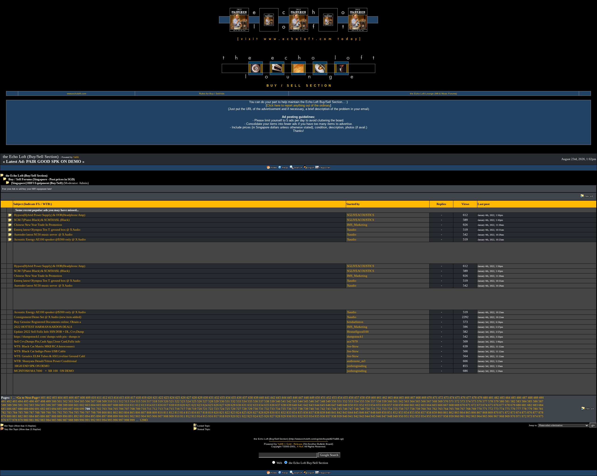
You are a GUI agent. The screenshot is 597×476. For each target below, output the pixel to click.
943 (361, 416)
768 (468, 409)
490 (541, 397)
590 (14, 405)
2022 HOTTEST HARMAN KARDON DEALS (43, 327)
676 (496, 405)
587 (540, 401)
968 (501, 416)
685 (3, 409)
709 (137, 409)
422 (160, 397)
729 (249, 409)
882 (20, 416)
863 (457, 412)
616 (160, 405)
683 (535, 405)
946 (378, 416)
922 (244, 416)
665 (434, 405)
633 (255, 405)
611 (132, 405)
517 (149, 401)
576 (479, 401)
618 (171, 405)
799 (98, 412)
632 (249, 405)
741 (317, 409)
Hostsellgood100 (358, 331)
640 (294, 405)
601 (76, 405)
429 (200, 397)
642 (305, 405)
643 (311, 405)
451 (323, 397)
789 (42, 412)
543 (294, 401)
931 (294, 416)
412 (104, 397)
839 (322, 412)
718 (188, 409)
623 (199, 405)
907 (160, 416)
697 (70, 409)
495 (26, 401)
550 (333, 401)
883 (26, 416)
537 (261, 401)
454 (339, 397)
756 (401, 409)
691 (37, 409)
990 (82, 420)
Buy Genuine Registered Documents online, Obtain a (47, 322)
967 (496, 416)
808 (149, 412)
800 (104, 412)
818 (205, 412)
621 (188, 405)
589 (9, 405)
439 (255, 397)
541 (283, 401)
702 (98, 409)
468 (418, 397)
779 (529, 409)
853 (401, 412)
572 (457, 401)
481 (491, 397)
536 (255, 401)
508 (98, 401)
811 (165, 412)
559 (384, 401)
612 (137, 405)
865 (468, 412)
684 (540, 405)
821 (221, 412)
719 (193, 409)
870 (496, 412)
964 (479, 416)
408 (82, 397)
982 (37, 420)
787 (31, 412)
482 (496, 397)
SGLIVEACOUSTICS (360, 215)
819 (210, 412)
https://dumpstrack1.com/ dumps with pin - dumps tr (47, 336)
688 (20, 409)
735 (283, 409)
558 (378, 401)
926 (266, 416)
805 (132, 412)
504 (76, 401)
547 (317, 401)
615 (154, 405)
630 (238, 405)
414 (116, 397)
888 (54, 416)
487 (524, 397)
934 (311, 416)
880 (9, 416)
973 (529, 416)
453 (334, 397)
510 (110, 401)
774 (501, 409)
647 (333, 405)
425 (177, 397)
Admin (83, 183)
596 (48, 405)
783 (9, 412)
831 (277, 412)
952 (412, 416)
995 (110, 420)
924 (255, 416)
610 (126, 405)
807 (143, 412)
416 (127, 397)
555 (361, 401)
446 (295, 397)
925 (261, 416)
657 (389, 405)
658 (395, 405)
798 (93, 412)
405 (65, 397)
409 (88, 397)
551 (339, 401)
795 (76, 412)
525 (193, 401)
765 (451, 409)
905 (149, 416)
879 (3, 416)
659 (401, 405)
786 (26, 412)
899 (115, 416)
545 (305, 401)
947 (384, 416)
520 (165, 401)
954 (423, 416)
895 (93, 416)
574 (468, 401)
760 (423, 409)
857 (423, 412)
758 (412, 409)
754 (389, 409)
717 (182, 409)
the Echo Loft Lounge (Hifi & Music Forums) (433, 93)
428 (194, 397)
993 (98, 420)
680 (518, 405)
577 (484, 401)
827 (255, 412)
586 (535, 401)
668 (451, 405)
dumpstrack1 (355, 336)
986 (59, 420)
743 (328, 409)
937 (328, 416)
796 (82, 412)
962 (468, 416)
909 (171, 416)
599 (65, 405)
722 (210, 409)
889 (59, 416)
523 (182, 401)
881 (14, 416)
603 (87, 405)
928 (277, 416)
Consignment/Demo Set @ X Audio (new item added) (47, 317)
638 (283, 405)
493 (14, 401)
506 (87, 401)
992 (93, 420)
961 (462, 416)
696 (65, 409)
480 (485, 397)
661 (412, 405)
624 (205, 405)
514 (132, 401)
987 (65, 420)
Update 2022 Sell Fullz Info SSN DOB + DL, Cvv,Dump (49, 331)
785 (20, 412)
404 (60, 397)
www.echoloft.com (76, 93)
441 (267, 397)
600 (70, 405)
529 (216, 401)
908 (165, 416)
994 (104, 420)
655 (378, 405)
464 (395, 397)
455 (345, 397)
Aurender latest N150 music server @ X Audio (43, 234)
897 (104, 416)
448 (306, 397)
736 (289, 409)
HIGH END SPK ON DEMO (31, 366)
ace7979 (352, 341)
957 (440, 416)
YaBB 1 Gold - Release (290, 444)
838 (317, 412)
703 (104, 409)
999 (132, 420)
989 (76, 420)
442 (272, 397)
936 (322, 416)
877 (535, 412)
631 (244, 405)
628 (227, 405)
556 (367, 401)
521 (171, 401)
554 (356, 401)
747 (350, 409)
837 (311, 412)
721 (205, 409)
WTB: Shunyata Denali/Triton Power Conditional (45, 361)
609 (121, 405)
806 (137, 412)
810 (160, 412)
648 (339, 405)
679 (512, 405)
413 (110, 397)
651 (356, 405)
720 (199, 409)
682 (529, 405)
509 (104, 401)
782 (3, 412)
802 (115, 412)
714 (165, 409)
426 (183, 397)
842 (339, 412)
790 (48, 412)
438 (250, 397)
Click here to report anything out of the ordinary (298, 105)
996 (115, 420)
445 (289, 397)
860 (440, 412)
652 (361, 405)
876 (529, 412)
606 (104, 405)
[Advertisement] (87, 196)
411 (99, 397)
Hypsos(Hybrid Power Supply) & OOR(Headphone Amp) (49, 215)
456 (351, 397)
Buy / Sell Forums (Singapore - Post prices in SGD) (41, 179)
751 (373, 409)
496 (31, 401)
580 (501, 401)
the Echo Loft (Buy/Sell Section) (26, 175)
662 (417, 405)
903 (137, 416)
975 (540, 416)
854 (406, 412)
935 (317, 416)
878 (540, 412)
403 (54, 397)
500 (54, 401)
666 (440, 405)
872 (507, 412)
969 (507, 416)
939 (339, 416)
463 (390, 397)
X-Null (300, 446)
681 (524, 405)
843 (345, 412)
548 (322, 401)
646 (328, 405)
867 (479, 412)
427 (188, 397)
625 (210, 405)
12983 (144, 420)
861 (445, 412)
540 (277, 401)
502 (65, 401)
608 (115, 405)
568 (434, 401)
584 (524, 401)
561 (395, 401)
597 (54, 405)
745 (339, 409)
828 (261, 412)
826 (249, 412)
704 (110, 409)
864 (462, 412)
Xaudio (351, 229)
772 (490, 409)
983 (42, 420)
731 (261, 409)
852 (395, 412)
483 (502, 397)
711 (149, 409)
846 (361, 412)
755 (395, 409)
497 (37, 401)
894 (87, 416)
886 (42, 416)
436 (239, 397)
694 (54, 409)
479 (479, 397)
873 (512, 412)
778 (524, 409)
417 (132, 397)
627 (221, 405)
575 (473, 401)
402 (48, 397)
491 (3, 401)
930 (289, 416)
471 (435, 397)
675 (490, 405)
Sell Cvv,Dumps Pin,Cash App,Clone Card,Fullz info (47, 341)
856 (417, 412)
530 (221, 401)
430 (205, 397)
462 (384, 397)
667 (445, 405)
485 (513, 397)
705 (115, 409)
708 (132, 409)
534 (244, 401)
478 (474, 397)
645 (322, 405)
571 (451, 401)
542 (289, 401)
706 (121, 409)
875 (524, 412)
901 (126, 416)
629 (233, 405)
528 (210, 401)
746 (345, 409)
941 (350, 416)
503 (70, 401)
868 (484, 412)
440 (261, 397)
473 (446, 397)
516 (143, 401)
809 (154, 412)
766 (457, 409)
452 (328, 397)
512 (121, 401)
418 (138, 397)
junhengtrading (357, 366)
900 (121, 416)
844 (350, 412)
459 (367, 397)
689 (26, 409)
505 (82, 401)
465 (401, 397)
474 (451, 397)
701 (93, 409)
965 (484, 416)
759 (417, 409)
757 (406, 409)
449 (311, 397)
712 (154, 409)
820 (216, 412)
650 (350, 405)
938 (333, 416)
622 (193, 405)
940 (345, 416)
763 (440, 409)
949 (395, 416)
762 (434, 409)
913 (193, 416)
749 (361, 409)
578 (490, 401)
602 (82, 405)
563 (406, 401)
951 (406, 416)
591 (20, 405)
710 (143, 409)
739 (305, 409)
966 (490, 416)
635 (266, 405)
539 (272, 401)
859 (434, 412)
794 (70, 412)
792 (59, 412)
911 (182, 416)
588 (3, 405)
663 (423, 405)
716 (177, 409)
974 (535, 416)
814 (182, 412)
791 (54, 412)
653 (367, 405)
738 (300, 409)
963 (473, 416)
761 (429, 409)
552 (345, 401)
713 (160, 409)
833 (289, 412)
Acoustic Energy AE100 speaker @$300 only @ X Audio (50, 239)
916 (210, 416)
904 (143, 416)
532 (233, 401)
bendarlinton (355, 322)
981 (31, 420)
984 (48, 420)
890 (65, 416)
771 (484, 409)
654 (373, 405)
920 (233, 416)
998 (126, 420)
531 (227, 401)
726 (233, 409)
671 (468, 405)
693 (48, 409)
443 (278, 397)
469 (423, 397)
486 (519, 397)
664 (429, 405)
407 (76, 397)
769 (473, 409)
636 (272, 405)
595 (42, 405)
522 (177, 401)
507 (93, 401)
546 (311, 401)
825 (244, 412)
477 (468, 397)
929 (283, 416)
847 (367, 412)
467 (412, 397)
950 (401, 416)
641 (300, 405)
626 (216, 405)
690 (31, 409)
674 (484, 405)
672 (473, 405)
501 (59, 401)
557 (373, 401)
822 (227, 412)
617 (165, 405)
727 (238, 409)
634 (261, 405)
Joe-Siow (352, 346)
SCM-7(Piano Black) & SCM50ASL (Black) (41, 220)
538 (266, 401)
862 (451, 412)
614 (149, 405)
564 (412, 401)
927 (272, 416)
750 (367, 409)
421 (155, 397)
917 (216, 416)
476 (463, 397)
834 (294, 412)
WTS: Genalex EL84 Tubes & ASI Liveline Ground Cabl (49, 356)
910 (177, 416)
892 (76, 416)
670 (462, 405)
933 (305, 416)
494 (20, 401)
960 (457, 416)
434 (228, 397)
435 (233, 397)
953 (417, 416)
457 (356, 397)
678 (507, 405)
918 (221, 416)
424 (172, 397)
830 (272, 412)
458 (362, 397)
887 (48, 416)
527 (205, 401)
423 (166, 397)
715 (171, 409)
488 (530, 397)
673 (479, 405)
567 (429, 401)
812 (171, 412)
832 (283, 412)
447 (300, 397)
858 (429, 412)
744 (333, 409)
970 (512, 416)
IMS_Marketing (357, 224)
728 (244, 409)
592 (26, 405)
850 (384, 412)
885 (37, 416)
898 (110, 416)
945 (373, 416)
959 (451, 416)
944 (367, 416)
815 (188, 412)
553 (350, 401)
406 (71, 397)
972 (524, 416)
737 (294, 409)
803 (121, 412)
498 (42, 401)
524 (188, 401)
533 (238, 401)
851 (389, 412)
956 (434, 416)
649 (345, 405)
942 (356, 416)
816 (193, 412)
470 (429, 397)
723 (216, 409)
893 (82, 416)
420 (149, 397)
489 (535, 397)
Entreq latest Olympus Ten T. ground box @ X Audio (47, 229)
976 (3, 420)
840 (328, 412)
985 (54, 420)
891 (70, 416)
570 (445, 401)
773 (496, 409)
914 (199, 416)
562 (401, 401)
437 (244, 397)
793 (65, 412)
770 (479, 409)
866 (473, 412)
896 (98, 416)
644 (317, 405)
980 (26, 420)
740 (311, 409)
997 (121, 420)
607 (110, 405)
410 (93, 397)
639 (289, 405)
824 (238, 412)
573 (462, 401)
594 (37, 405)
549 (328, 401)
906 (154, 416)
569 (440, 401)
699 (82, 409)
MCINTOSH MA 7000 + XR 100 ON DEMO (44, 371)
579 (496, 401)
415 (121, 397)
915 (205, 416)
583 (518, 401)
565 (417, 401)
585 (529, 401)
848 (373, 412)
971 (518, 416)
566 (423, 401)
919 (227, 416)
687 (14, 409)
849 (378, 412)
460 (373, 397)
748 (356, 409)
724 (221, 409)
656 (384, 405)
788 (37, 412)
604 (93, 405)
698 (76, 409)
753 (384, 409)
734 (277, 409)
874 (518, 412)
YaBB (76, 157)
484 (507, 397)
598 (59, 405)
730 (255, 409)
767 (462, 409)
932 (300, 416)
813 (177, 412)
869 (490, 412)
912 (188, 416)
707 (126, 409)
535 (249, 401)
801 (110, 412)
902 (132, 416)
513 (126, 401)
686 (9, 409)
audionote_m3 (356, 361)
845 (356, 412)
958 (445, 416)
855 (412, 412)
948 (389, 416)
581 (507, 401)
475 (457, 397)
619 (177, 405)
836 (305, 412)
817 (199, 412)
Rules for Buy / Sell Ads (211, 93)
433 (222, 397)
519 (160, 401)
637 (277, 405)
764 (445, 409)
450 (317, 397)
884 (31, 416)
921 (238, 416)
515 (137, 401)
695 (59, 409)
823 (233, 412)
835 (300, 412)
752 (378, 409)
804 (126, 412)
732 (266, 409)
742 (322, 409)
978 (14, 420)
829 (266, 412)
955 (429, 416)
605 (98, 405)
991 (87, 420)
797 (87, 412)
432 (216, 397)
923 (249, 416)
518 (154, 401)
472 (440, 397)
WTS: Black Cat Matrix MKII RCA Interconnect (44, 346)
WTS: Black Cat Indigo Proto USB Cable (40, 351)
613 (143, 405)
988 (70, 420)
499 (48, 401)
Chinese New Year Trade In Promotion (38, 224)
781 (540, 409)
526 (199, 401)
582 (512, 401)
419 (144, 397)
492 (9, 401)
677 (501, 405)
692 (42, 409)
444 (283, 397)
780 (535, 409)
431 (211, 397)
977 (9, 420)
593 (31, 405)
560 (389, 401)
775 (507, 409)
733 (272, 409)
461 (379, 397)
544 (300, 401)
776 (512, 409)
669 (457, 405)
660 (406, 405)
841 (333, 412)
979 (20, 420)
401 (43, 397)
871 (501, 412)
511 (115, 401)
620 (182, 405)
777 (518, 409)
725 (227, 409)
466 (407, 397)
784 (14, 412)
